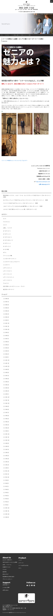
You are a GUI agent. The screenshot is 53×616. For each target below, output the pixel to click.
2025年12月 (6, 323)
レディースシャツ (7, 274)
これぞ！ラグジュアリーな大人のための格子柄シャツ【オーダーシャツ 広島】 (23, 206)
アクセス (4, 569)
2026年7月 (6, 301)
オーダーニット (7, 243)
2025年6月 (6, 341)
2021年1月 (5, 505)
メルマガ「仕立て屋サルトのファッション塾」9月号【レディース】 (20, 209)
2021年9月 (6, 480)
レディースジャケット (8, 277)
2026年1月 (6, 320)
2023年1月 (6, 431)
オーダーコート (7, 231)
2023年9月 (6, 406)
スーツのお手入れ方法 (23, 565)
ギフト (4, 252)
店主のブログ (5, 574)
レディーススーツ (7, 280)
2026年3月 (6, 314)
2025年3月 (6, 351)
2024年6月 (6, 378)
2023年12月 (6, 397)
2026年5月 (6, 308)
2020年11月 (6, 511)
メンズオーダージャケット (9, 258)
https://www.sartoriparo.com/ (43, 181)
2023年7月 (6, 412)
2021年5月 (5, 492)
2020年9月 (6, 517)
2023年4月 (6, 421)
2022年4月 (6, 458)
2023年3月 (6, 425)
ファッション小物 (7, 255)
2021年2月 (6, 501)
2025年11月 (6, 326)
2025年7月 (6, 338)
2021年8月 (6, 483)
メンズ (20, 560)
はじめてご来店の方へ (7, 559)
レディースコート (7, 271)
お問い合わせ (5, 590)
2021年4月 (6, 495)
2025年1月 (5, 357)
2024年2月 (6, 391)
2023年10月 (6, 403)
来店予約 (4, 571)
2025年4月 (6, 348)
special (5, 224)
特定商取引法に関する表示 (8, 576)
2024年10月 (6, 366)
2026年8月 (6, 298)
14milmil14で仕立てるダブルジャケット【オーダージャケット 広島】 (20, 203)
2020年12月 (6, 508)
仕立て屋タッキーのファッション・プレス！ (14, 286)
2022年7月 (6, 449)
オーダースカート (7, 237)
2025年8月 (6, 335)
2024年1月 (6, 394)
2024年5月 (6, 381)
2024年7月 (6, 375)
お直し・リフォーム (7, 564)
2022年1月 (6, 468)
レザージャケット (7, 268)
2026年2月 (6, 317)
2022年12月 (6, 434)
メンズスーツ (6, 264)
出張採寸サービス (6, 567)
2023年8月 (6, 409)
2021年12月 (6, 471)
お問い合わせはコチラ (44, 184)
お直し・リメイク (7, 228)
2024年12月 (6, 360)
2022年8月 (6, 446)
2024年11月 (6, 363)
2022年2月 (6, 465)
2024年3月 (6, 388)
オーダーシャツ (7, 234)
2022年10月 (6, 440)
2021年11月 (6, 474)
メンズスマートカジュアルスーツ (11, 261)
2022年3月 (6, 461)
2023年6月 (6, 415)
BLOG (4, 218)
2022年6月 (6, 452)
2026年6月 (6, 304)
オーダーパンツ (7, 246)
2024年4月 (6, 384)
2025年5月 (6, 344)
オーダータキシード (8, 240)
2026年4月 (6, 311)
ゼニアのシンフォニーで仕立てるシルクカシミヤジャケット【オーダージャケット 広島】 (25, 200)
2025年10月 (6, 329)
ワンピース (6, 283)
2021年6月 (6, 489)
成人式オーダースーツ (8, 289)
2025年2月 (6, 354)
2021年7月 (5, 486)
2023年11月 (6, 400)
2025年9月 (6, 332)
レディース (21, 562)
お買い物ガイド (6, 584)
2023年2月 (6, 428)
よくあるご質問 (6, 587)
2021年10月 (6, 477)
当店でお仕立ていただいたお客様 (10, 562)
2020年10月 (6, 514)
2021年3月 (6, 498)
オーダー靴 (6, 249)
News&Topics (6, 221)
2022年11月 (6, 437)
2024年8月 (6, 372)
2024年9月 (6, 369)
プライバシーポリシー (7, 579)
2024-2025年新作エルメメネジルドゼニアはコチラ (14, 160)
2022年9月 (6, 443)
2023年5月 (6, 418)
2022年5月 (6, 455)
